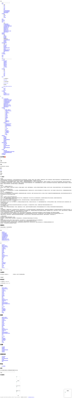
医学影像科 (7, 132)
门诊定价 (3, 52)
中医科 (6, 134)
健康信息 (3, 135)
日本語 (5, 17)
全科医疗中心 (7, 112)
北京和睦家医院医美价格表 (8, 152)
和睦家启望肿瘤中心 (7, 11)
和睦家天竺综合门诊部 (7, 104)
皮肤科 (6, 114)
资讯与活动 (5, 143)
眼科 (6, 118)
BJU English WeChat (6, 93)
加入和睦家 (3, 53)
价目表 (3, 149)
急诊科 (6, 116)
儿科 (6, 127)
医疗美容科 (7, 130)
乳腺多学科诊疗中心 (8, 110)
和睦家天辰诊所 (6, 106)
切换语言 (3, 13)
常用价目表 (5, 150)
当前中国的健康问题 (7, 139)
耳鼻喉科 (6, 117)
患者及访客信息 (4, 142)
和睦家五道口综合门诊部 (7, 105)
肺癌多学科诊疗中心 (8, 123)
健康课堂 (5, 138)
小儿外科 (6, 128)
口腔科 (6, 113)
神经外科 (3, 256)
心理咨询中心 (4, 262)
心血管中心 (3, 247)
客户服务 (5, 144)
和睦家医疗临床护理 (7, 49)
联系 (4, 51)
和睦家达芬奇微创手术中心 (6, 303)
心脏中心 (6, 111)
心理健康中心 (7, 131)
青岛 (4, 9)
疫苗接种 (5, 140)
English (5, 15)
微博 (2, 55)
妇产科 (3, 257)
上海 (4, 7)
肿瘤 (2, 258)
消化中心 (6, 115)
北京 (4, 5)
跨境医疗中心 (4, 153)
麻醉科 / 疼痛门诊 (7, 109)
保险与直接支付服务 (7, 145)
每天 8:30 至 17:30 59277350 (8, 86)
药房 (6, 129)
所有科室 (3, 244)
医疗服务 (3, 107)
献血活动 (5, 141)
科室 (4, 108)
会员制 (5, 146)
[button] (37, 58)
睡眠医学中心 (7, 121)
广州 (4, 6)
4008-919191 (11, 274)
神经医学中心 (7, 120)
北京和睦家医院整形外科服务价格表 (9, 151)
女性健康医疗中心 (8, 124)
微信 (2, 56)
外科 (6, 133)
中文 (4, 16)
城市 (2, 3)
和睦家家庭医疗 (6, 12)
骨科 (6, 126)
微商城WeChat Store (6, 94)
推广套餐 (5, 137)
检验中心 (5, 122)
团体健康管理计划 (6, 50)
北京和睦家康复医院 (7, 10)
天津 (4, 8)
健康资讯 (5, 136)
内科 (6, 119)
